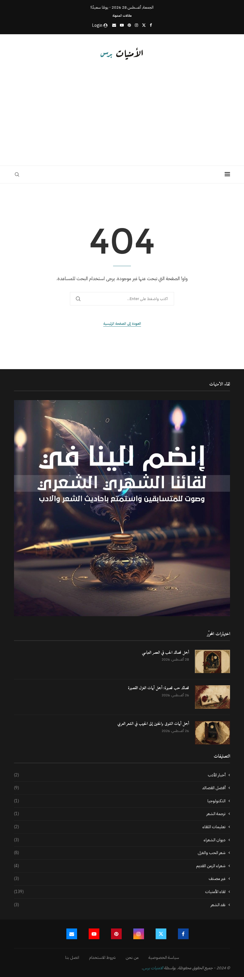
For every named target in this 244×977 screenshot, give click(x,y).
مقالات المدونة (122, 15)
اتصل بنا (72, 957)
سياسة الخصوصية (163, 957)
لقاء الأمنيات (120, 892)
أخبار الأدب (120, 775)
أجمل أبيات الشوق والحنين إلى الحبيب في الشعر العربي (153, 724)
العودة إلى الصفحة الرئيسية (122, 323)
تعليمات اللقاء (120, 827)
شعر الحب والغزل (120, 853)
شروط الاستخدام (102, 957)
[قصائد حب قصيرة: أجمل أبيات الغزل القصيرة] (212, 697)
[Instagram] (136, 25)
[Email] (114, 25)
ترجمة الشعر (120, 814)
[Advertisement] (122, 112)
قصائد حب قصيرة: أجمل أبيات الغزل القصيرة (158, 688)
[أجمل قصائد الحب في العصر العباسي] (212, 661)
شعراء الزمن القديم (120, 866)
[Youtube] (122, 25)
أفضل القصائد (120, 788)
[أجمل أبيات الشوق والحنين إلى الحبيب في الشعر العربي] (212, 733)
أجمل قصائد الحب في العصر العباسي (165, 653)
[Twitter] (144, 25)
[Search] (17, 174)
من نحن (132, 957)
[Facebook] (151, 25)
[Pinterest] (129, 25)
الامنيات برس (153, 968)
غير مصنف (120, 879)
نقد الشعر (120, 905)
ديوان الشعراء (120, 840)
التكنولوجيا (120, 801)
